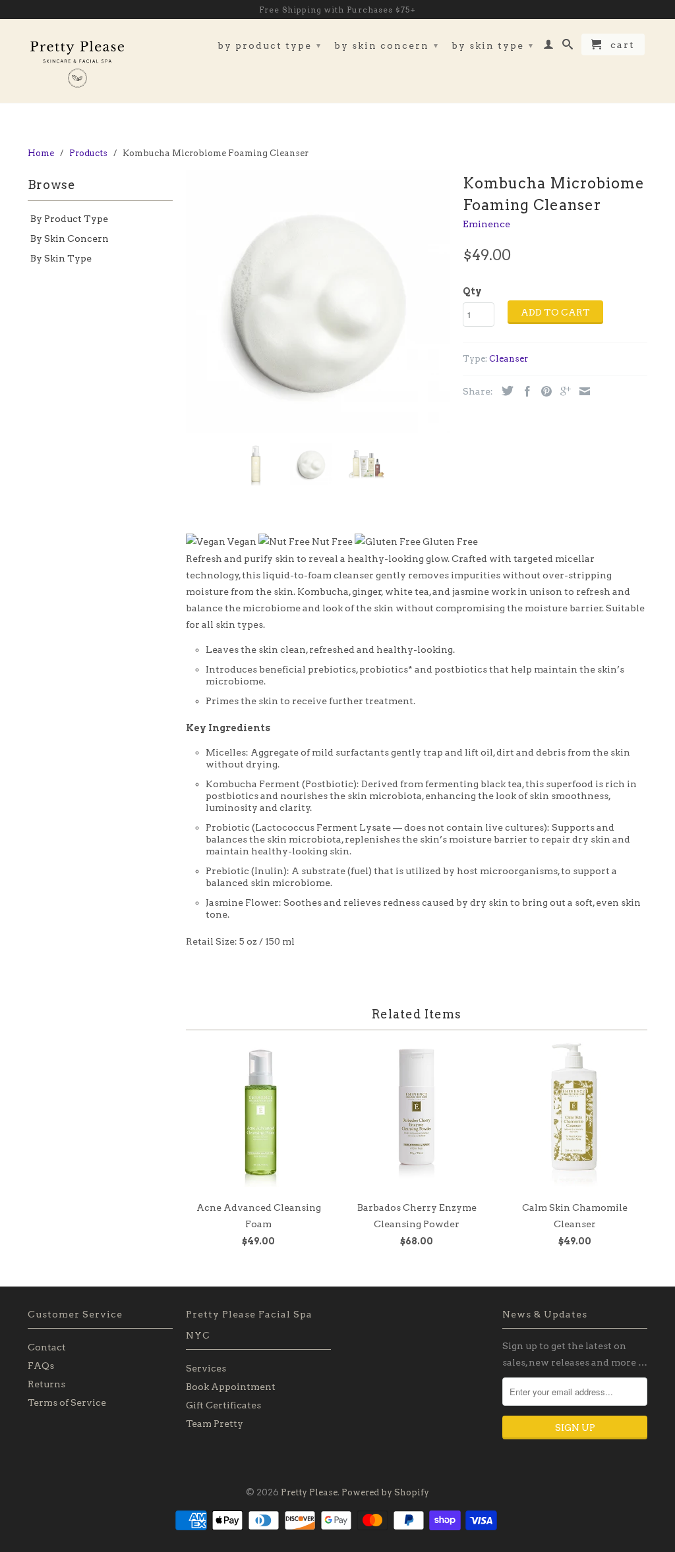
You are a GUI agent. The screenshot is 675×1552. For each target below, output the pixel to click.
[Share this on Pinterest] (543, 391)
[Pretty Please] (77, 61)
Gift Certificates (223, 1405)
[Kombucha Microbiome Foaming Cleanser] (318, 301)
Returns (46, 1384)
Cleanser (508, 359)
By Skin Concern (386, 45)
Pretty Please (309, 1492)
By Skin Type (493, 45)
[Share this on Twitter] (504, 391)
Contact (47, 1347)
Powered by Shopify (385, 1492)
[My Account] (549, 47)
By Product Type (270, 45)
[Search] (568, 47)
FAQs (41, 1365)
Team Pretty (214, 1423)
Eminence (486, 224)
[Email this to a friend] (581, 391)
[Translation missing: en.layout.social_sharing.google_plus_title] (562, 391)
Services (206, 1368)
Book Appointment (231, 1386)
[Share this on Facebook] (524, 391)
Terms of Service (67, 1402)
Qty (472, 291)
